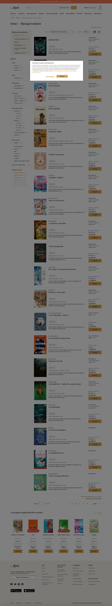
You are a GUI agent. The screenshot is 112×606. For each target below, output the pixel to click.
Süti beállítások (50, 76)
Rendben (62, 76)
